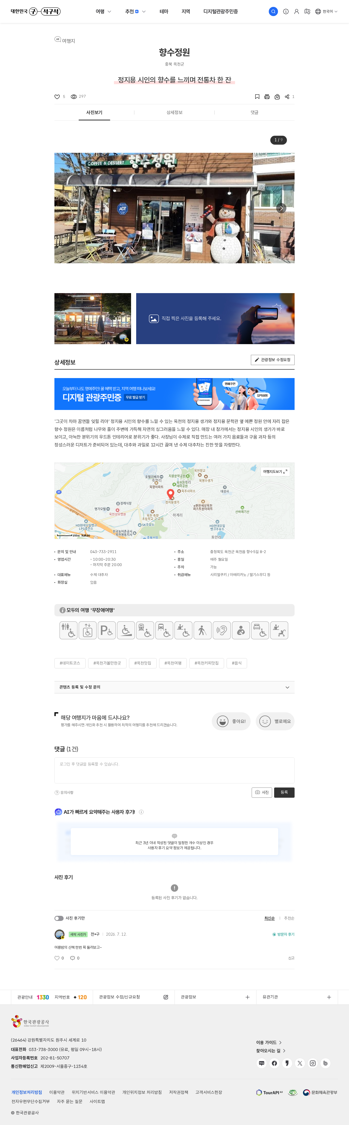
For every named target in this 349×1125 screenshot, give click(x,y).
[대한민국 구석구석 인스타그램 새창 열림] (312, 1063)
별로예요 (283, 721)
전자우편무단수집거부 (30, 1101)
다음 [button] (281, 208)
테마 (164, 11)
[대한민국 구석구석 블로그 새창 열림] (261, 1063)
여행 (100, 11)
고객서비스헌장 (208, 1092)
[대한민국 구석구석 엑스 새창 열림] (300, 1063)
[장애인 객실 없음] (260, 630)
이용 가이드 (266, 1042)
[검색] (273, 11)
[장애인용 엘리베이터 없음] (88, 630)
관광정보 (188, 996)
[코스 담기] (275, 96)
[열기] (287, 687)
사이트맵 (97, 1101)
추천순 (289, 918)
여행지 (68, 41)
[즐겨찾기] (254, 96)
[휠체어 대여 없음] (183, 630)
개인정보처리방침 (26, 1092)
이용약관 (57, 1092)
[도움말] (57, 792)
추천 (129, 11)
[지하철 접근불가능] (145, 630)
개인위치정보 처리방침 (142, 1092)
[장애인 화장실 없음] (68, 630)
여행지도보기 (275, 472)
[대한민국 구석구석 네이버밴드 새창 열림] (325, 1063)
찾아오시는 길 (268, 1050)
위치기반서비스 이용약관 (93, 1092)
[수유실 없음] (241, 630)
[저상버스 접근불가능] (164, 630)
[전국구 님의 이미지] (92, 318)
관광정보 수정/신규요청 (119, 996)
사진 (265, 792)
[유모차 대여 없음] (279, 630)
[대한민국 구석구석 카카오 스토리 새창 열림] (287, 1063)
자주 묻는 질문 (70, 1101)
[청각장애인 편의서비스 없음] (222, 630)
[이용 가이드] (286, 11)
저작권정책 (178, 1092)
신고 (291, 958)
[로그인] (296, 11)
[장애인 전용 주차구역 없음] (107, 630)
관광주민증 (220, 11)
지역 (186, 11)
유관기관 (270, 996)
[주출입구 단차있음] (126, 630)
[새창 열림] (264, 96)
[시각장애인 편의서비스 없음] (203, 630)
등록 (284, 792)
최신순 (269, 918)
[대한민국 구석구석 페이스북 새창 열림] (274, 1063)
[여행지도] (307, 11)
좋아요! (239, 721)
